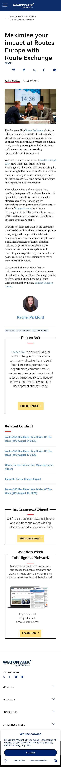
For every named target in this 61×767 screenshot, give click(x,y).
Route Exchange (34, 130)
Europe (10, 331)
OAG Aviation (40, 331)
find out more (29, 406)
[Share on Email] (13, 70)
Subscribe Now (29, 538)
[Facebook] (10, 677)
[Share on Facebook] (44, 70)
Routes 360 (23, 331)
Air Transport (26, 17)
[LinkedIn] (22, 677)
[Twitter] (4, 677)
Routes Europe (23, 208)
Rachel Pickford (12, 81)
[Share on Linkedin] (24, 70)
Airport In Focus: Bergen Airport (23, 479)
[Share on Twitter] (34, 70)
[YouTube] (16, 677)
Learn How (29, 633)
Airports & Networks (22, 20)
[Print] (54, 70)
